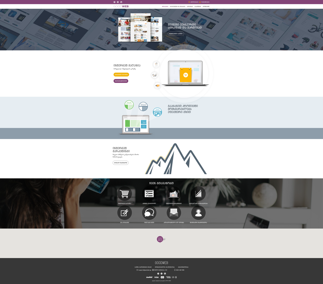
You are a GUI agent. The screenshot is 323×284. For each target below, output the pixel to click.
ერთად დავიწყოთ (120, 163)
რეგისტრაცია (205, 2)
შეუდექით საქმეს (176, 34)
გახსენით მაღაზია (121, 74)
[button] (161, 239)
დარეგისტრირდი (121, 81)
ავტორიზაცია (194, 2)
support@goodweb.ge (145, 270)
